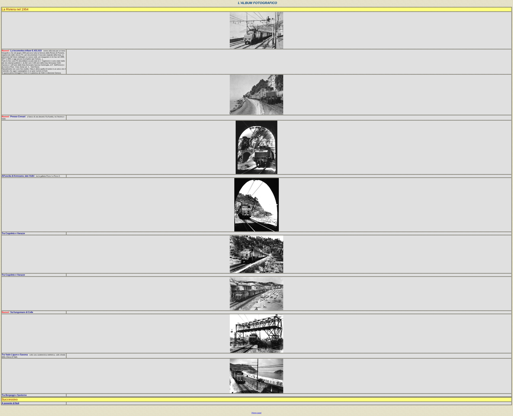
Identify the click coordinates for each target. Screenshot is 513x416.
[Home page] (256, 413)
